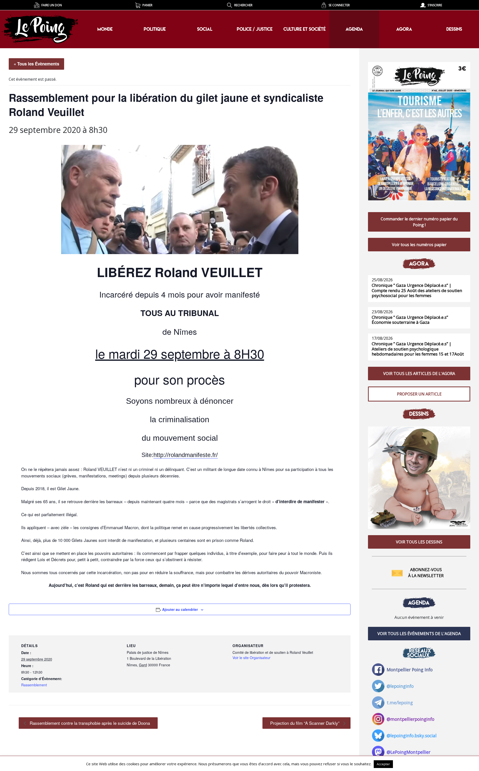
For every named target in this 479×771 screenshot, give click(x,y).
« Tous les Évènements (36, 64)
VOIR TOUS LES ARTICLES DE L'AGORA (419, 373)
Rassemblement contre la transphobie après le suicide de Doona (89, 723)
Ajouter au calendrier (180, 609)
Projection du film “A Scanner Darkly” (305, 723)
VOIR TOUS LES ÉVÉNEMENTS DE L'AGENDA (419, 633)
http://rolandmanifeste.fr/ (185, 454)
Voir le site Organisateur (251, 657)
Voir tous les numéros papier (419, 244)
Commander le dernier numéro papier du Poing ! (419, 222)
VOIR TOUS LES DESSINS (419, 542)
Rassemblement (34, 684)
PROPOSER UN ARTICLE (419, 394)
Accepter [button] (383, 764)
